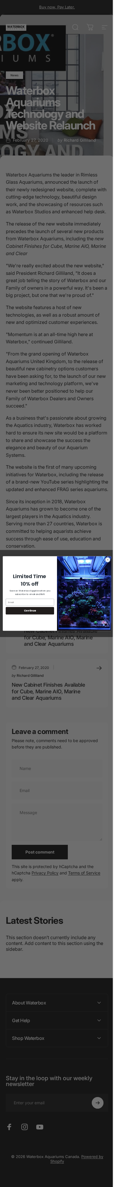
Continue (28, 610)
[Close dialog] (105, 559)
